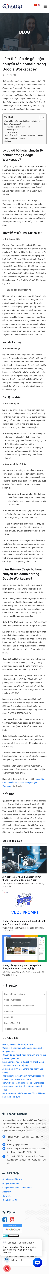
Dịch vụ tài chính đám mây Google (17, 1044)
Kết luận (7, 141)
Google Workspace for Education (19, 1006)
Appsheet (8, 1011)
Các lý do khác (12, 132)
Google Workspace (12, 1000)
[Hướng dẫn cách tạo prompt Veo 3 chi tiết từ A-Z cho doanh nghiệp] (24, 904)
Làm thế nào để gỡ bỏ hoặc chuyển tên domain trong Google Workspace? (23, 136)
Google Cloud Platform (14, 994)
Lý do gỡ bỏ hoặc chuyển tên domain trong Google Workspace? (22, 122)
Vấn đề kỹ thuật (13, 130)
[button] (45, 7)
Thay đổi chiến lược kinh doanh (18, 127)
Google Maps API (12, 1023)
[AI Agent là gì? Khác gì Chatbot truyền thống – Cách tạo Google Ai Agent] (24, 860)
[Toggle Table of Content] (41, 117)
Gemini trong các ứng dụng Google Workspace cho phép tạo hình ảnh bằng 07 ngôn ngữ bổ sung (23, 1086)
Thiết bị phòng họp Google (16, 1029)
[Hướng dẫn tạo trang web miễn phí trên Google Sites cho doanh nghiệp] (24, 948)
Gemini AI (8, 1017)
